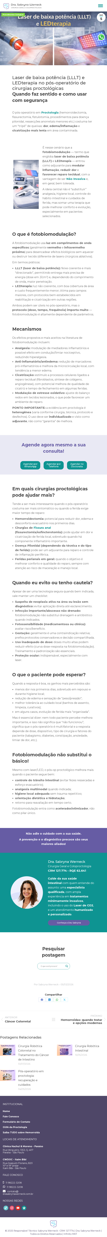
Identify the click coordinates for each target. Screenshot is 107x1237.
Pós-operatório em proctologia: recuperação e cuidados (31, 1078)
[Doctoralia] (24, 1208)
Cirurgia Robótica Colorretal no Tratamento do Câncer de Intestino (33, 1052)
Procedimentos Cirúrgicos (13, 15)
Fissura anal (42, 527)
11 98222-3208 (13, 1182)
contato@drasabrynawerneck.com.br (18, 1192)
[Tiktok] (6, 1208)
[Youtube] (18, 1208)
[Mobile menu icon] (100, 6)
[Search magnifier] (67, 966)
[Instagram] (12, 1208)
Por (46, 984)
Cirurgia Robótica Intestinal (87, 1048)
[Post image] (7, 1050)
